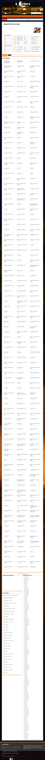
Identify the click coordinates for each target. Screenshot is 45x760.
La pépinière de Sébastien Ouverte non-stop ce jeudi (34, 516)
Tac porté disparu (7, 132)
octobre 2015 (26, 668)
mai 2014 (25, 689)
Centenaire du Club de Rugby (35, 81)
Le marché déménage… (21, 484)
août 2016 (25, 655)
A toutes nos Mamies (21, 275)
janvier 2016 (26, 664)
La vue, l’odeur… (20, 142)
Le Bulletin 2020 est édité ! (34, 469)
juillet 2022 (26, 578)
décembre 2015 (26, 665)
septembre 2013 (26, 699)
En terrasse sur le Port (8, 198)
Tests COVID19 (33, 408)
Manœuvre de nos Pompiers (22, 280)
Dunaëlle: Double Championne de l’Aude (21, 189)
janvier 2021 (26, 589)
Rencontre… (19, 137)
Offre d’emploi (6, 81)
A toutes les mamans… (34, 183)
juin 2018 (25, 628)
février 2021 (26, 588)
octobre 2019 (26, 608)
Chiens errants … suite (8, 357)
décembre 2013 (26, 695)
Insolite (5, 459)
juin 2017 (25, 643)
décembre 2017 (26, 635)
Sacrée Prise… (19, 203)
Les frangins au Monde (21, 152)
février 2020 (26, 603)
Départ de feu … (7, 479)
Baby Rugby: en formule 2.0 (22, 459)
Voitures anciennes (33, 127)
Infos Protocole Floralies (34, 295)
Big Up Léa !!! (6, 321)
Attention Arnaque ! (33, 132)
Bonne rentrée (32, 71)
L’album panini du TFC (21, 311)
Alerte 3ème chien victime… (22, 239)
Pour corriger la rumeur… (21, 561)
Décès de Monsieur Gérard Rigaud (8, 619)
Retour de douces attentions (35, 387)
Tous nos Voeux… (20, 398)
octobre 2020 (26, 593)
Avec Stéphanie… (33, 566)
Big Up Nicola (6, 96)
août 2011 (25, 730)
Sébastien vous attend (21, 224)
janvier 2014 (26, 694)
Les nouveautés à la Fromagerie (33, 327)
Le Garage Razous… (34, 490)
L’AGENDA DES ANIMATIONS (20, 61)
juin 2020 (25, 598)
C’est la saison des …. (21, 546)
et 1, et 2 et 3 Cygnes (21, 214)
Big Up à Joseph (7, 168)
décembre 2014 (26, 680)
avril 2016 (25, 660)
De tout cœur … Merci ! (21, 219)
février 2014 (26, 693)
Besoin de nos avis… (8, 341)
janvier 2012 (26, 724)
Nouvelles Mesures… (34, 525)
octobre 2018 (26, 623)
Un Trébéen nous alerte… (21, 147)
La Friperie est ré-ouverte (21, 433)
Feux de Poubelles (20, 372)
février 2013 (26, 708)
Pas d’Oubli (32, 556)
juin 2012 (25, 718)
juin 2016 (25, 658)
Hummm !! (32, 551)
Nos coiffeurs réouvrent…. (34, 449)
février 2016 (26, 663)
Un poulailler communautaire (22, 244)
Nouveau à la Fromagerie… (22, 469)
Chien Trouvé (19, 423)
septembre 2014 (26, 684)
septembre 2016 (26, 654)
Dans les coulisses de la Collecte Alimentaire (21, 444)
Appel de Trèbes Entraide (8, 367)
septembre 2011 (26, 729)
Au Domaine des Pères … (21, 438)
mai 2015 (25, 674)
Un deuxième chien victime (35, 239)
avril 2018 (25, 630)
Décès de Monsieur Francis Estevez (9, 611)
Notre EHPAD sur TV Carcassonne (21, 378)
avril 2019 (25, 615)
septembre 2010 (26, 734)
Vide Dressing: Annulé (8, 566)
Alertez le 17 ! (6, 326)
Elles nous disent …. (33, 530)
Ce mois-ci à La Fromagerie (9, 438)
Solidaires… (6, 311)
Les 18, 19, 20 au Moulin (8, 428)
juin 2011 (25, 733)
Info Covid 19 (6, 525)
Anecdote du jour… (33, 484)
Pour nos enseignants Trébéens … (21, 536)
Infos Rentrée (19, 101)
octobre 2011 (26, 728)
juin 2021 (25, 583)
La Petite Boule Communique (9, 382)
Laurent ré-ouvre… (20, 449)
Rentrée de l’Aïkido (7, 91)
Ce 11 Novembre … (20, 474)
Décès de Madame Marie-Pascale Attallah (34, 266)
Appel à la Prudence (33, 428)
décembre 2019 (26, 605)
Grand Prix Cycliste (7, 147)
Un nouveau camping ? (8, 152)
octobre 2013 (26, 698)
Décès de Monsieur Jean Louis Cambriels (34, 475)
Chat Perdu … (19, 157)
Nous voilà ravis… (33, 357)
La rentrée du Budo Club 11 (9, 86)
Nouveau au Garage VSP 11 (35, 306)
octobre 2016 (26, 653)
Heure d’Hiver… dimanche (22, 530)
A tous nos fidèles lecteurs (21, 290)
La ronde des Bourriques (21, 91)
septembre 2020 (26, 594)
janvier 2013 (26, 709)
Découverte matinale (7, 111)
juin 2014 (25, 688)
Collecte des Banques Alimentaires (8, 455)
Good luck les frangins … (34, 111)
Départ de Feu (32, 106)
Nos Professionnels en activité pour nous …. (21, 480)
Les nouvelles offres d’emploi (22, 566)
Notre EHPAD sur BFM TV (35, 377)
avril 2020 (25, 600)
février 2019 (26, 618)
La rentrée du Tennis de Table (22, 96)
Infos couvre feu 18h (33, 341)
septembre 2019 (26, 609)
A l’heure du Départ (20, 111)
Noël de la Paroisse (7, 418)
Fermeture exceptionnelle (21, 321)
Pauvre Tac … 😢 (7, 178)
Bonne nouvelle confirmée (8, 285)
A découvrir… (32, 270)
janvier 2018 (26, 634)
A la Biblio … (19, 336)
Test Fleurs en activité (8, 500)
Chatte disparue (20, 163)
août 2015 (25, 670)
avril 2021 (25, 585)
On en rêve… (6, 117)
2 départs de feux (20, 117)
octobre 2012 (26, 713)
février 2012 (26, 723)
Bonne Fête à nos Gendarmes (33, 393)
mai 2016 (25, 659)
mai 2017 (25, 644)
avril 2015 (25, 675)
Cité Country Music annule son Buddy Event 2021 (35, 542)
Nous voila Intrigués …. (21, 326)
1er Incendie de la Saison (34, 188)
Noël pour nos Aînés (33, 398)
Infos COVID (6, 352)
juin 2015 (25, 673)
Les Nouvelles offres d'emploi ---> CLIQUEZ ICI (15, 19)
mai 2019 (25, 614)
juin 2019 (25, 613)
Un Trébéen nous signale (8, 157)
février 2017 (26, 648)
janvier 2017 (26, 649)
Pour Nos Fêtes (20, 428)
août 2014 (25, 685)
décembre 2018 (26, 620)
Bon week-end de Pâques (34, 249)
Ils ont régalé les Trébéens (34, 403)
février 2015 (26, 678)
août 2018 (25, 625)
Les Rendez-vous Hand (21, 556)
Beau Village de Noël (20, 403)
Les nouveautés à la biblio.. (35, 321)
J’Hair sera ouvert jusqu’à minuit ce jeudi (8, 516)
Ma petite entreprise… (8, 193)
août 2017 (25, 640)
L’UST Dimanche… (7, 556)
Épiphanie (19, 382)
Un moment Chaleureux (8, 142)
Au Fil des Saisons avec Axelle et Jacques (21, 199)
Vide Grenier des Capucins (35, 60)
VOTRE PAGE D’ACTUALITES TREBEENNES (7, 61)
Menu (5, 16)
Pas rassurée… (7, 484)
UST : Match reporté (20, 525)
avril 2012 (25, 720)
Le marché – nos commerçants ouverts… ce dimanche (35, 506)
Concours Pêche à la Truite (9, 173)
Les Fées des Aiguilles (8, 280)
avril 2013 (25, 705)
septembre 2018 (26, 624)
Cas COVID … (19, 260)
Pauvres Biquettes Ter (8, 377)
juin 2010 (25, 735)
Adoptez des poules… (21, 464)
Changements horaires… (34, 331)
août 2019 (25, 610)
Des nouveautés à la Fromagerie (33, 521)
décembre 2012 (26, 710)
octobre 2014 (26, 683)
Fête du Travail (6, 224)
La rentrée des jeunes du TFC (9, 101)
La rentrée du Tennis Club (34, 96)
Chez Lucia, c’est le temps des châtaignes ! (22, 521)
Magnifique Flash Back (34, 234)
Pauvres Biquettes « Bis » (21, 408)
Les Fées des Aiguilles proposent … (8, 424)
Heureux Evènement (33, 198)
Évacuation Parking (20, 65)
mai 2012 (25, 719)
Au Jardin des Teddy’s (34, 418)
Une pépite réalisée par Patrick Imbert (8, 66)
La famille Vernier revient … (35, 219)
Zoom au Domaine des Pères (9, 295)
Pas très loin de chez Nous (22, 362)
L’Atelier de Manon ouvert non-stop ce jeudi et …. (21, 516)
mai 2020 (25, 599)
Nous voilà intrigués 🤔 (34, 285)
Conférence (32, 168)
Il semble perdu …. (7, 530)
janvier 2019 (26, 619)
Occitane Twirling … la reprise (22, 106)
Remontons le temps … (8, 290)
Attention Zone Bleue (33, 311)
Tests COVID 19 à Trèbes (21, 551)
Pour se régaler (33, 178)
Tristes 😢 (32, 244)
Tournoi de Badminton (34, 91)
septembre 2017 (26, 639)
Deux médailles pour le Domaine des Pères (34, 204)
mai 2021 (25, 584)
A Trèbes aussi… (7, 331)
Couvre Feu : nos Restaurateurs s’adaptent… (22, 393)
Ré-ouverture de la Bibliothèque (7, 450)
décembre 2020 (26, 590)
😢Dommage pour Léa (21, 265)
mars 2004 (26, 738)
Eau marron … (32, 214)
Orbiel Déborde (6, 306)
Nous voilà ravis (20, 270)
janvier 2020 (26, 604)
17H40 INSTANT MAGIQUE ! (35, 352)
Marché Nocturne (7, 127)
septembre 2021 (26, 579)
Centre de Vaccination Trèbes (9, 275)
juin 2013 (25, 703)
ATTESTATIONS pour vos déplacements (34, 511)
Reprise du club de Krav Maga (8, 664)
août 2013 (25, 700)
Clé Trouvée (6, 387)
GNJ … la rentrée (20, 81)
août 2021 (25, 580)
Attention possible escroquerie (20, 133)
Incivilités (31, 173)
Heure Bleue (6, 398)
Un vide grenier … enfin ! (8, 106)
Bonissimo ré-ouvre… (8, 469)
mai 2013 (25, 704)
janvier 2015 (26, 679)
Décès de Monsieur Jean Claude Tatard (8, 235)
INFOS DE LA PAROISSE (21, 357)
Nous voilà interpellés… (21, 285)
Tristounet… (6, 505)
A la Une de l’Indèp (33, 362)
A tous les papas (33, 157)
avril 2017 (25, 645)
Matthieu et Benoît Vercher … (9, 214)
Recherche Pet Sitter (33, 147)
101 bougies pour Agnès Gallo (9, 249)
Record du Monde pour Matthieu (8, 640)
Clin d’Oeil (19, 168)
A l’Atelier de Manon (33, 275)
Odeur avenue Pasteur (8, 265)
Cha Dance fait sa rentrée (21, 86)
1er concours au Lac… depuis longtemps (21, 542)
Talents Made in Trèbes (21, 193)
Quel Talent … (19, 352)
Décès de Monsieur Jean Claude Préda (8, 444)
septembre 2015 (26, 669)
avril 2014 (25, 690)
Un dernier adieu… (20, 367)
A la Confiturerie (20, 173)
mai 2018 (25, 629)
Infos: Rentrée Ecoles (8, 510)
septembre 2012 (26, 714)
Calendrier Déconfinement (34, 224)
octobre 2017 (26, 638)
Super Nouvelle (6, 336)
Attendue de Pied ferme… (21, 229)
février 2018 (26, 633)
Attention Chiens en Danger (22, 249)
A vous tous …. (6, 403)
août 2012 (25, 715)
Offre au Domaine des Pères (9, 474)
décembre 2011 (26, 725)
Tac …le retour (32, 76)
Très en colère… (7, 229)
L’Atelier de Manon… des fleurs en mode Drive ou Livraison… (21, 491)
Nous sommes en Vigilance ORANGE (9, 608)
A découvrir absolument (34, 137)
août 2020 (25, 595)
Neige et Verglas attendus (34, 372)
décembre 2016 (26, 650)
